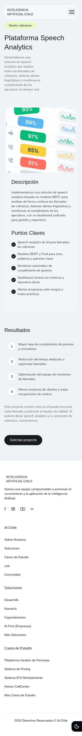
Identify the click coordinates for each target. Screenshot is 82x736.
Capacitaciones (15, 617)
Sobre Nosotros (15, 539)
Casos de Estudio (16, 557)
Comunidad (12, 574)
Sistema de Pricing (17, 669)
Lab (7, 566)
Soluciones (11, 548)
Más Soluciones (15, 635)
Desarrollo (11, 600)
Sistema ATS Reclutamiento (23, 677)
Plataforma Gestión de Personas (26, 660)
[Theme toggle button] (77, 726)
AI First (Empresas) (17, 626)
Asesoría (10, 608)
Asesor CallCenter (17, 686)
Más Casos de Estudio (19, 695)
